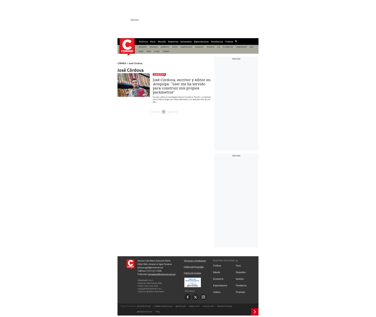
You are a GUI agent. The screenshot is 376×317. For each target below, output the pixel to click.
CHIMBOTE (165, 47)
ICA (218, 47)
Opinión (240, 279)
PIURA (141, 51)
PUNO (149, 51)
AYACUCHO (154, 47)
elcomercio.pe (144, 306)
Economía (186, 41)
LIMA (251, 47)
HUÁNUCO (210, 47)
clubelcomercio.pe (163, 306)
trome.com (208, 306)
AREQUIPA (143, 47)
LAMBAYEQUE (241, 47)
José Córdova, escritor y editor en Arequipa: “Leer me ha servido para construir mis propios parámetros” (181, 86)
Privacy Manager (156, 294)
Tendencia (217, 41)
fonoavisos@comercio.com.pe (161, 274)
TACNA (157, 51)
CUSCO (175, 47)
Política (143, 41)
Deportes (173, 41)
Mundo (162, 41)
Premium (240, 292)
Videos (229, 41)
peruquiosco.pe (144, 311)
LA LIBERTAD (228, 47)
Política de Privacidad (194, 267)
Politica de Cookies (192, 273)
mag (157, 311)
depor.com (194, 306)
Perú (153, 41)
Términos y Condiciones (195, 261)
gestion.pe (181, 306)
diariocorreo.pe (224, 306)
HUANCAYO (199, 47)
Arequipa (159, 74)
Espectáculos (201, 41)
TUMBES (166, 51)
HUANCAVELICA (186, 47)
